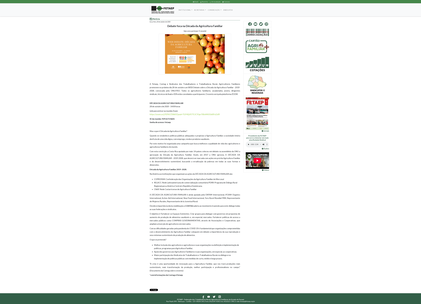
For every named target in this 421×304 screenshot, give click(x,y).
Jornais (266, 131)
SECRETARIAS (199, 10)
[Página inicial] (163, 10)
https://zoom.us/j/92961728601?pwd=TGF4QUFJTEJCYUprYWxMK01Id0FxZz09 (185, 114)
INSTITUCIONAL (184, 10)
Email (196, 2)
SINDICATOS (228, 10)
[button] (247, 113)
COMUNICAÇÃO (214, 10)
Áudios (266, 149)
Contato (227, 2)
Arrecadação (215, 2)
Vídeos (266, 170)
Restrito (205, 2)
